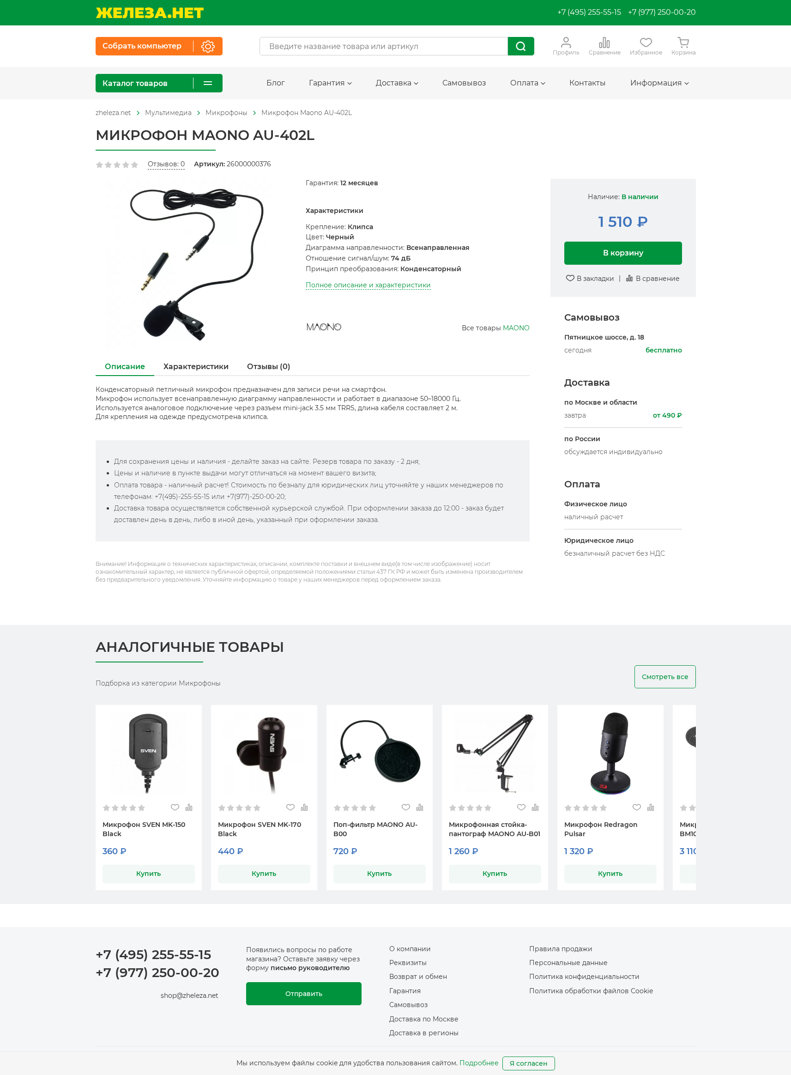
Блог (275, 83)
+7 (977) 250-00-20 (662, 12)
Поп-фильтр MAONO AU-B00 (375, 829)
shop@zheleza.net (189, 995)
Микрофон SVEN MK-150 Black (144, 829)
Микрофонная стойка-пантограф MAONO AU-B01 (494, 829)
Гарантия (405, 991)
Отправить (303, 994)
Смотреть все (665, 677)
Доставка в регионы (424, 1033)
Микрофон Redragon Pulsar (601, 829)
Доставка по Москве (424, 1019)
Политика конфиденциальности (584, 976)
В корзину (623, 252)
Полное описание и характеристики (368, 285)
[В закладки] (175, 808)
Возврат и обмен (418, 976)
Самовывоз (464, 83)
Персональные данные (568, 963)
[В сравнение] (189, 808)
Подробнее (479, 1063)
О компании (410, 949)
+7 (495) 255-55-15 (589, 12)
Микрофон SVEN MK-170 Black (259, 829)
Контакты (587, 83)
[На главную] (150, 12)
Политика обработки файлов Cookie (591, 991)
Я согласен (529, 1063)
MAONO (516, 328)
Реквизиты (408, 963)
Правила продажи (560, 949)
